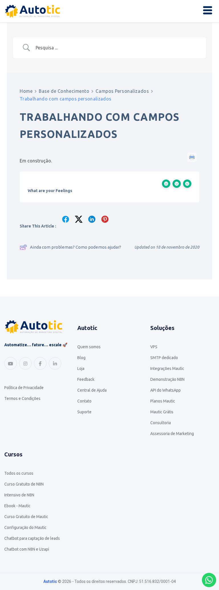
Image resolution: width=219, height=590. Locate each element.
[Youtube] (10, 363)
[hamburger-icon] (207, 11)
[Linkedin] (55, 363)
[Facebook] (40, 363)
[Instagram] (25, 363)
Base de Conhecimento (64, 91)
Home (26, 91)
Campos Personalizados (122, 91)
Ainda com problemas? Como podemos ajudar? (75, 247)
